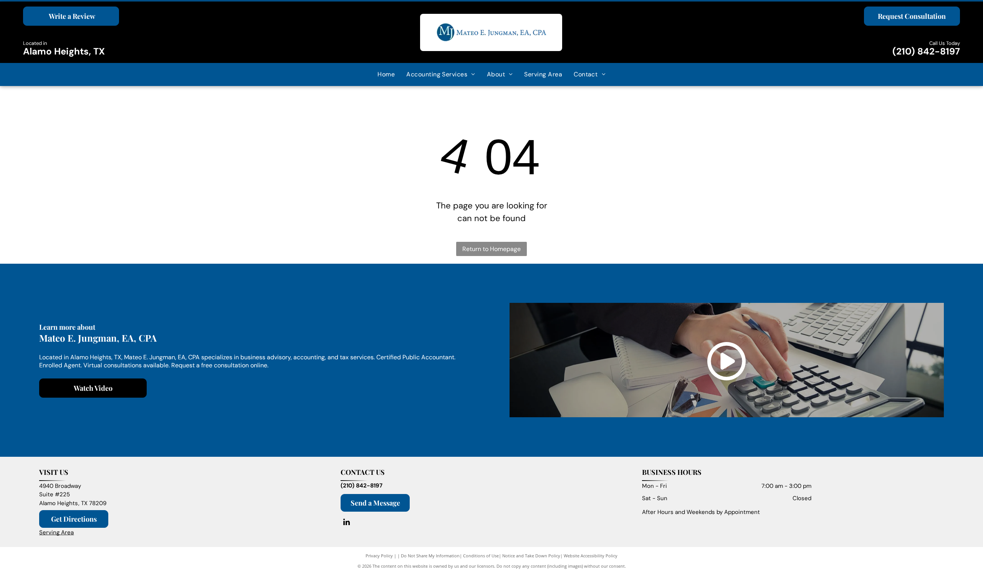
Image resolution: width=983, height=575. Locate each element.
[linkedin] (346, 523)
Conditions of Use (481, 555)
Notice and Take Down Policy (531, 555)
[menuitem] (386, 74)
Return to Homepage (491, 249)
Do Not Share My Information (430, 555)
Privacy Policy (379, 555)
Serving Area (56, 532)
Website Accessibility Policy (590, 555)
